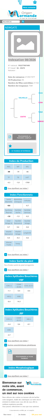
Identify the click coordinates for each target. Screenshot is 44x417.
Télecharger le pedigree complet (24, 137)
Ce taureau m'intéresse (20, 151)
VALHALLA (23, 98)
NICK (41, 93)
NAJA (40, 112)
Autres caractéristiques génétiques (22, 345)
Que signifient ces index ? (18, 188)
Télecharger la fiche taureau (24, 357)
